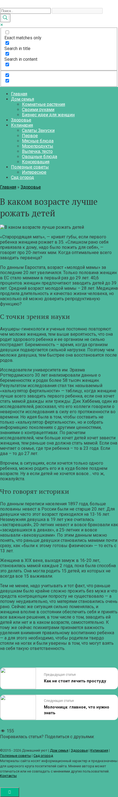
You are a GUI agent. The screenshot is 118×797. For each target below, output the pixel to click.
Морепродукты (37, 146)
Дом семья (22, 99)
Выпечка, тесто (37, 151)
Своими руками (38, 109)
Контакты (8, 776)
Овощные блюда (39, 156)
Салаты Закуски (38, 130)
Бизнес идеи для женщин (48, 114)
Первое (30, 135)
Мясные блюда (38, 141)
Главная (19, 93)
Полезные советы (30, 167)
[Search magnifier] (5, 18)
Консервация (35, 161)
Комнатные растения (43, 104)
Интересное (34, 172)
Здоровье (21, 120)
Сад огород (22, 177)
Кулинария (22, 125)
